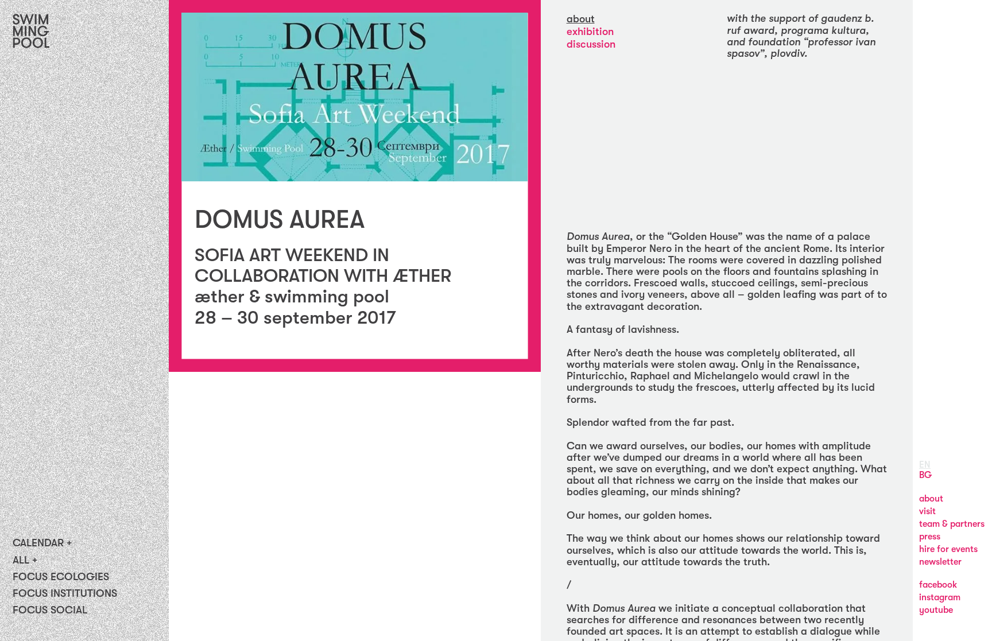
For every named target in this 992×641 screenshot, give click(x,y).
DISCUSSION (591, 44)
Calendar (38, 543)
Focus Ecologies (61, 576)
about (581, 19)
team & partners (952, 524)
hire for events (948, 549)
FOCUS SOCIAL (50, 610)
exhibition (590, 31)
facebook (938, 585)
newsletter (940, 562)
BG (925, 475)
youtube (936, 610)
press (929, 536)
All (21, 560)
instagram (939, 597)
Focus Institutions (65, 593)
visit (927, 511)
